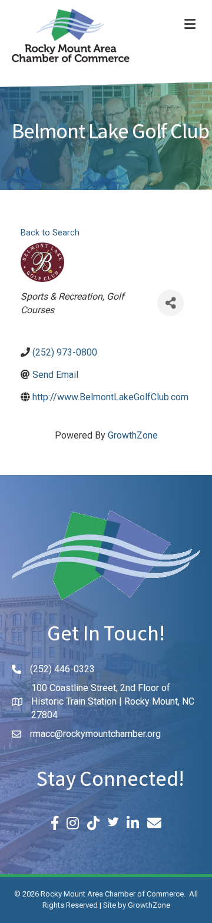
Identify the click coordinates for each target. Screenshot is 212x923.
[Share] (170, 303)
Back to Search (50, 233)
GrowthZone (133, 435)
